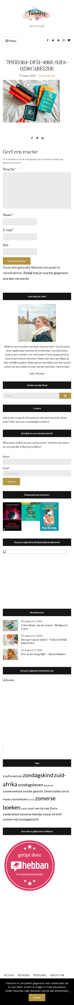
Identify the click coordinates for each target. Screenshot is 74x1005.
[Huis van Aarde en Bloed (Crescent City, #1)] (12, 516)
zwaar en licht (52, 814)
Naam (8, 215)
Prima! (37, 997)
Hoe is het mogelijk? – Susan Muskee (43, 654)
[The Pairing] (49, 516)
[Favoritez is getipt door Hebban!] (30, 865)
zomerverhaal (12, 791)
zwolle (24, 808)
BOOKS (9, 975)
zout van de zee (38, 808)
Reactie (9, 169)
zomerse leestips (31, 814)
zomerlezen (19, 799)
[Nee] (69, 992)
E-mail (8, 230)
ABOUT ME (57, 975)
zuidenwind (11, 814)
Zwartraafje (52, 791)
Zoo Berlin (49, 785)
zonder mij (10, 819)
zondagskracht (28, 819)
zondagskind (38, 775)
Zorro (54, 808)
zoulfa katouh (12, 776)
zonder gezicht (33, 791)
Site (6, 245)
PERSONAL (40, 975)
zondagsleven (30, 784)
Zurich (31, 799)
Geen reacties (46, 75)
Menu (12, 40)
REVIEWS (23, 975)
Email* (6, 468)
